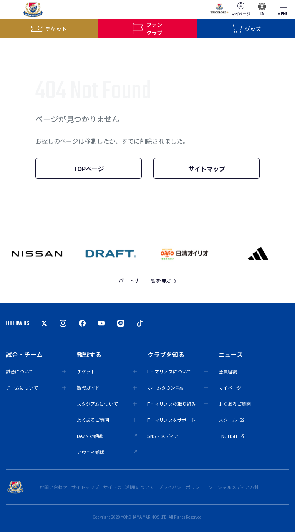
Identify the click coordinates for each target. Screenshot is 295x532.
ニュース (231, 354)
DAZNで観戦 (90, 436)
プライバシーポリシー (181, 487)
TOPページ (88, 168)
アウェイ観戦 (90, 452)
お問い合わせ (53, 487)
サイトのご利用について (128, 487)
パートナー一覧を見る (145, 280)
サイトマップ (206, 168)
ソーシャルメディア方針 (234, 487)
